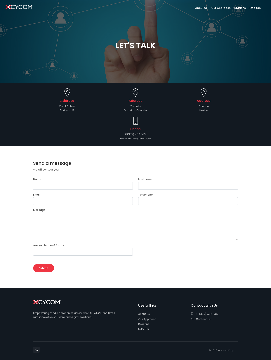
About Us (144, 314)
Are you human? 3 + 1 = (48, 245)
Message (39, 210)
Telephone (145, 194)
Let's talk (143, 329)
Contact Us (203, 319)
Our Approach (147, 319)
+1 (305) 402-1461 (206, 314)
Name (37, 179)
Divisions (143, 324)
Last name (145, 179)
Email (36, 194)
